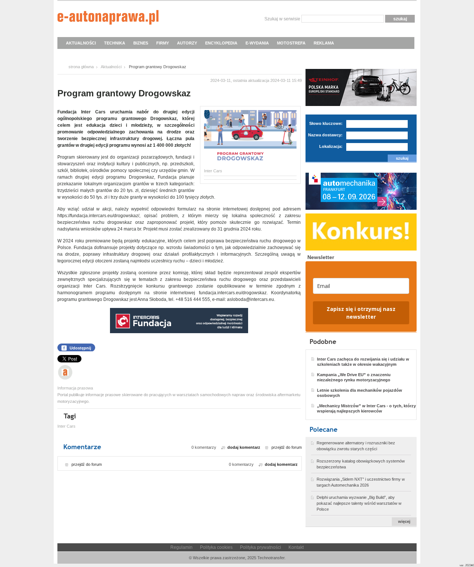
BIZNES (140, 43)
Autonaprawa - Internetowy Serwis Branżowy (107, 19)
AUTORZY (187, 43)
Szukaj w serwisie (282, 18)
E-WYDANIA (257, 43)
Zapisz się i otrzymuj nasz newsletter (361, 312)
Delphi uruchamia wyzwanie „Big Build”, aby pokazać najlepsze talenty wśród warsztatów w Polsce (359, 503)
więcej (404, 521)
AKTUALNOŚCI (81, 43)
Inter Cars (66, 426)
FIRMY (162, 43)
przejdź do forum (286, 447)
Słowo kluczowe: (326, 123)
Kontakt (296, 547)
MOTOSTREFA (291, 43)
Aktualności (111, 66)
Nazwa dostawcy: (325, 135)
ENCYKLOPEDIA (221, 43)
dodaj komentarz (243, 447)
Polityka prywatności (260, 547)
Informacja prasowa (75, 388)
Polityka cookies (216, 547)
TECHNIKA (114, 43)
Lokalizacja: (331, 146)
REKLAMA (324, 43)
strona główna (81, 66)
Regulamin (181, 547)
